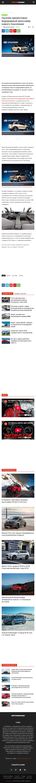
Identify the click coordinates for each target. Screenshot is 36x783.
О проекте (17, 776)
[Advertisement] (18, 7)
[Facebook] (11, 770)
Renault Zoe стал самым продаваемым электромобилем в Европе (18, 534)
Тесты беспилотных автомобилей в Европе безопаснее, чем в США (19, 300)
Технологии (10, 12)
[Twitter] (20, 770)
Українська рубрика (8, 776)
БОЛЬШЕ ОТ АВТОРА (20, 293)
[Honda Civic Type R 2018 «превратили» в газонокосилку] (6, 333)
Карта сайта (29, 778)
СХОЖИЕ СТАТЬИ (7, 293)
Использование (8, 778)
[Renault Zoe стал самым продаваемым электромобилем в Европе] (18, 519)
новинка (21, 275)
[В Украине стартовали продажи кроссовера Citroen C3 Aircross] (18, 486)
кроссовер (14, 275)
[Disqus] (18, 372)
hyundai (8, 275)
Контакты (29, 776)
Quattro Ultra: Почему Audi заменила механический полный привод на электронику (21, 671)
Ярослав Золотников (8, 27)
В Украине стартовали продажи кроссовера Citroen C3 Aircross (15, 501)
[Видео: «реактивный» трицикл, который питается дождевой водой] (6, 324)
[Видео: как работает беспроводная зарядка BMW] (6, 316)
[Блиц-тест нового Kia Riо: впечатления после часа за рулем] (6, 704)
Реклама (23, 776)
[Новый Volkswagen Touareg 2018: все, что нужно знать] (18, 619)
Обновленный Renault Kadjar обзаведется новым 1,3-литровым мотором (16, 599)
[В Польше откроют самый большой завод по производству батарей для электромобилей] (6, 308)
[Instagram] (15, 770)
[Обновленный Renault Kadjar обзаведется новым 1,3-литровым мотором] (18, 584)
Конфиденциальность (19, 778)
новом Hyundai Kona (27, 187)
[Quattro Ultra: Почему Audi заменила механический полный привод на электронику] (6, 671)
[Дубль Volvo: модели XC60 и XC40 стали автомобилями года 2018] (18, 552)
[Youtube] (24, 770)
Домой (3, 12)
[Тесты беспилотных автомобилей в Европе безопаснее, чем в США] (6, 300)
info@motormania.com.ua (23, 758)
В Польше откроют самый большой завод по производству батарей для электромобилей (22, 308)
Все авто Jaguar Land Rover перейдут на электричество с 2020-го (21, 341)
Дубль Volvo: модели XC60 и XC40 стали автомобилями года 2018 (16, 567)
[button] (33, 2)
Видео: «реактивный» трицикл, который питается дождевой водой (21, 324)
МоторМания (9, 781)
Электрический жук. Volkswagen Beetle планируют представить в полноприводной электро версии (22, 695)
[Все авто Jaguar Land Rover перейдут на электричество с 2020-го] (6, 341)
